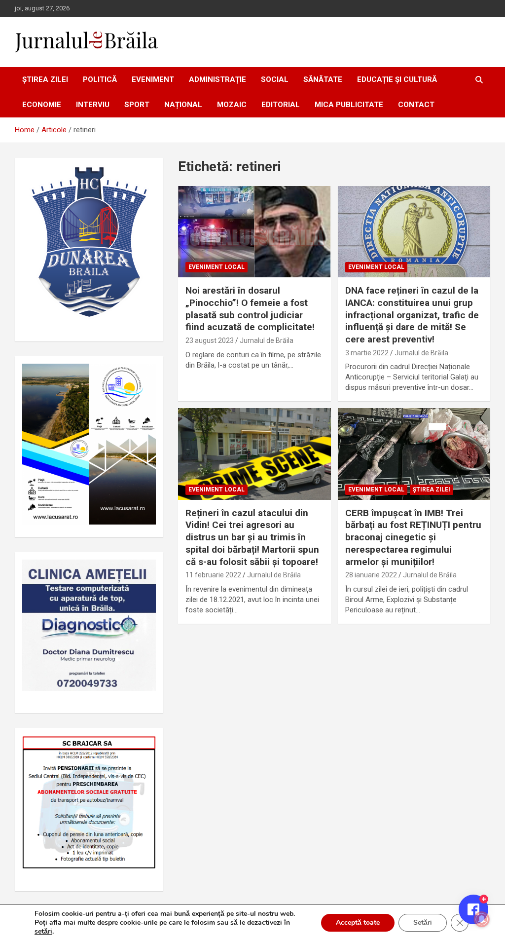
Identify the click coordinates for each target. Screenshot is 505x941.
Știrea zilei (45, 79)
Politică (100, 79)
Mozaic (232, 104)
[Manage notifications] (482, 919)
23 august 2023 (209, 340)
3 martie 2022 (367, 353)
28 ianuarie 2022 (371, 575)
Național (183, 104)
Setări (422, 922)
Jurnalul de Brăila (266, 340)
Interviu (92, 104)
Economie (41, 104)
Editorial (280, 104)
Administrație (217, 79)
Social (275, 79)
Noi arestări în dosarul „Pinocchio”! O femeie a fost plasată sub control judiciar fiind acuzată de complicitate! (250, 309)
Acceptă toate (358, 922)
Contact (416, 104)
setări (43, 931)
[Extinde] (143, 572)
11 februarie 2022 (213, 575)
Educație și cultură (397, 79)
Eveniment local (216, 266)
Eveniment (153, 79)
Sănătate (322, 79)
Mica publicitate (349, 104)
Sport (136, 104)
